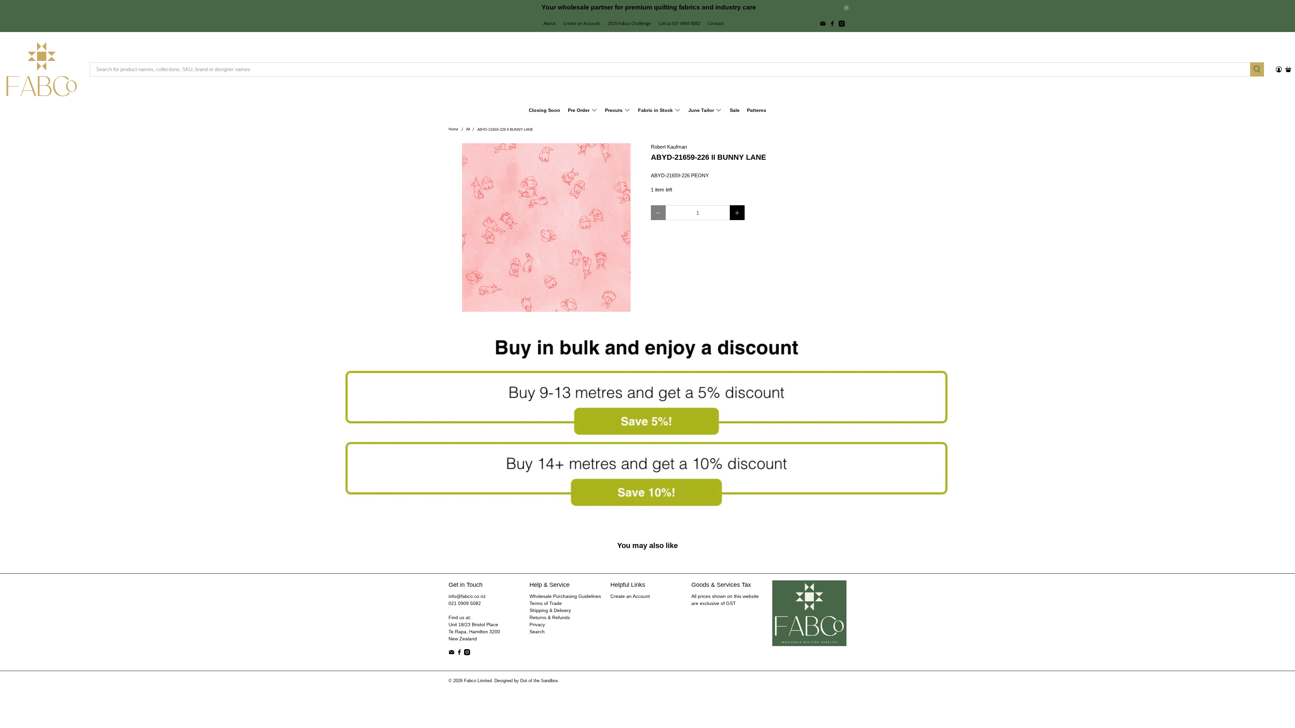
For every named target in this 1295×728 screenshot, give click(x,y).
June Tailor (701, 110)
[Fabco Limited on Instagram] (842, 24)
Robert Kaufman (669, 147)
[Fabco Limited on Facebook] (832, 24)
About (549, 23)
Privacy (537, 624)
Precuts (614, 110)
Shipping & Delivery (550, 610)
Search (537, 631)
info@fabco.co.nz (467, 596)
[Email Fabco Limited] (823, 24)
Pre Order (578, 110)
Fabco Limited (478, 680)
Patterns (756, 110)
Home (453, 129)
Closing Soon (544, 110)
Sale (735, 110)
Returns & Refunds (549, 617)
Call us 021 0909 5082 (679, 23)
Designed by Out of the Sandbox (526, 680)
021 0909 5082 (465, 603)
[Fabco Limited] (42, 69)
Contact (716, 23)
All (468, 129)
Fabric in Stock (655, 110)
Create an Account (581, 23)
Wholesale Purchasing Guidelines (565, 596)
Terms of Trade (545, 603)
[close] (846, 7)
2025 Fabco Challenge (629, 23)
